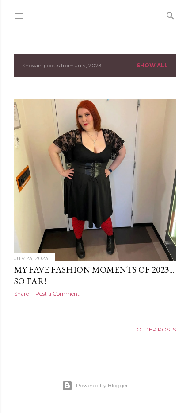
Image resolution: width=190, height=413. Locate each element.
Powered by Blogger (102, 385)
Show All (152, 65)
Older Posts (156, 329)
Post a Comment (57, 293)
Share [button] (21, 293)
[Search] (170, 14)
